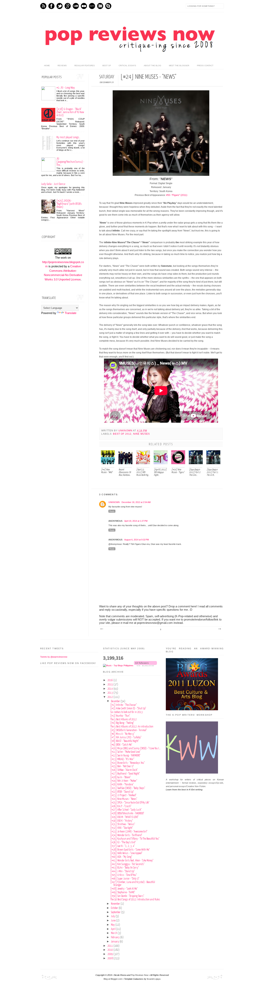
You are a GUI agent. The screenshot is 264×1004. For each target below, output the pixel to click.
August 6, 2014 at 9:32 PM (136, 539)
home (47, 65)
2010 (110, 950)
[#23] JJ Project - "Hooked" (123, 795)
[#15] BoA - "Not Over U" (122, 766)
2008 (110, 958)
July (113, 916)
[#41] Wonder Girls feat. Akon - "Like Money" (131, 860)
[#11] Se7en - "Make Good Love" (125, 752)
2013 (110, 693)
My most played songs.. (68, 137)
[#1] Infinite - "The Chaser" (123, 705)
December (116, 701)
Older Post (219, 629)
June (113, 920)
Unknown (125, 430)
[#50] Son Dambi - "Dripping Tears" (127, 896)
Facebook (51, 6)
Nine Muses (141, 434)
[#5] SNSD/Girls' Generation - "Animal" (128, 730)
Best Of (106, 65)
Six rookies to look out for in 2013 (126, 712)
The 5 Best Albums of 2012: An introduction (131, 726)
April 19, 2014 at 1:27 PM (135, 521)
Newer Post (101, 629)
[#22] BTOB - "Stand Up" (122, 792)
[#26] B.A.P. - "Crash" (120, 806)
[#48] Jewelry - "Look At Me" (123, 888)
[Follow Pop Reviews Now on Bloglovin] (145, 665)
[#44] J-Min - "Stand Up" (122, 871)
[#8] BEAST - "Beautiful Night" (124, 741)
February (115, 937)
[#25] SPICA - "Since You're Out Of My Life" (129, 802)
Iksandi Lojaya (153, 979)
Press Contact (205, 65)
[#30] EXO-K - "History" (121, 820)
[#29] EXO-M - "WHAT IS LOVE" (124, 817)
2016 (110, 680)
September (116, 912)
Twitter (59, 6)
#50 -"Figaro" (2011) (176, 195)
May (113, 925)
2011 (110, 946)
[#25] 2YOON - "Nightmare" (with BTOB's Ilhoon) (69, 203)
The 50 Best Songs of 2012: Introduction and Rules (135, 899)
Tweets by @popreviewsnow (53, 657)
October (115, 908)
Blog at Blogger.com (113, 979)
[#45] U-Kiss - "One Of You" (123, 875)
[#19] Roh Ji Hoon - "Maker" (123, 781)
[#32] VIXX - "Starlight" (121, 828)
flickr (84, 6)
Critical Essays (127, 65)
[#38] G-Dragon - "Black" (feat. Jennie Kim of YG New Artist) (70, 112)
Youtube (76, 6)
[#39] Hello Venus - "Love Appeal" (126, 853)
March (114, 933)
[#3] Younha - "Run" (120, 715)
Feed (43, 6)
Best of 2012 (122, 434)
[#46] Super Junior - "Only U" (124, 878)
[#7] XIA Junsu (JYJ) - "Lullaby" (125, 737)
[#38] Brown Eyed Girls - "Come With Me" (130, 849)
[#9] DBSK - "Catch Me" (121, 744)
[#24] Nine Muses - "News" (123, 799)
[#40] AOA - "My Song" (121, 857)
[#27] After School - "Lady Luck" (125, 809)
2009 (110, 954)
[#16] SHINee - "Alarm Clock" (124, 770)
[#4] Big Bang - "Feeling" (122, 723)
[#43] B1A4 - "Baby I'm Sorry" (124, 867)
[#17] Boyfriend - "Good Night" (125, 773)
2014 (110, 688)
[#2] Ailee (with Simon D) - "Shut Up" (128, 708)
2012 (110, 697)
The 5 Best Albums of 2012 (123, 719)
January (115, 941)
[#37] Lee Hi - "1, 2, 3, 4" (122, 846)
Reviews (62, 65)
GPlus (68, 6)
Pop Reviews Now (139, 975)
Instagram (100, 6)
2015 (110, 684)
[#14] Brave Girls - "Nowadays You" (127, 763)
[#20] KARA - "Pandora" (122, 784)
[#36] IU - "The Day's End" (123, 842)
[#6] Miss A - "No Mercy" (122, 734)
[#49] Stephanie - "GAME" (122, 892)
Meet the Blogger (179, 65)
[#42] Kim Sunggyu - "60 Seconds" (127, 864)
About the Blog (152, 65)
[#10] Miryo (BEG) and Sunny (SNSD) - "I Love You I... (135, 748)
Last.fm (92, 6)
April (113, 929)
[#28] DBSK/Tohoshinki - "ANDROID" (127, 813)
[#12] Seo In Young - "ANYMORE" (125, 755)
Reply (111, 511)
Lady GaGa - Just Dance (53, 184)
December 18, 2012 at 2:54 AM (136, 502)
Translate (70, 313)
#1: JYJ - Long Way (65, 87)
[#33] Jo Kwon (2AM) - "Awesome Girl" (128, 831)
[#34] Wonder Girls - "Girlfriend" (126, 835)
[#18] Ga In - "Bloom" (120, 777)
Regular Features (84, 65)
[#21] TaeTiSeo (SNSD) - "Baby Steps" (127, 788)
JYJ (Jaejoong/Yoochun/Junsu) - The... (70, 161)
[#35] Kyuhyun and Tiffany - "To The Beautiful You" (134, 838)
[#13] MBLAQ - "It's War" (122, 759)
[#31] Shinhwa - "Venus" (122, 824)
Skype (108, 6)
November (116, 903)
